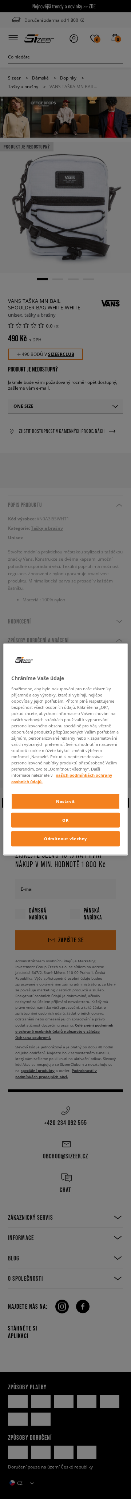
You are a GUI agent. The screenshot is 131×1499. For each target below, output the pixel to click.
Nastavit (65, 801)
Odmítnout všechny (65, 838)
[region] (65, 749)
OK (65, 819)
